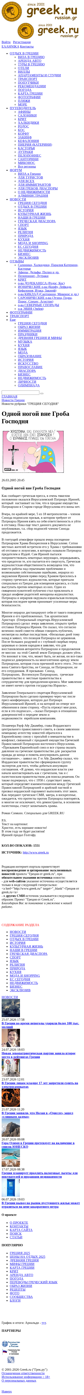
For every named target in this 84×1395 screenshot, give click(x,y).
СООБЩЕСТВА (21, 1297)
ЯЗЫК (14, 961)
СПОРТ (15, 957)
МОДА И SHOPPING (25, 975)
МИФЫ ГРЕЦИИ (22, 1264)
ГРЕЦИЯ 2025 (20, 1253)
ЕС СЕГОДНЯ (20, 979)
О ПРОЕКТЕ (19, 1222)
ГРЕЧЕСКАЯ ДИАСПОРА (29, 953)
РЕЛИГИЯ (17, 964)
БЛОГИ (15, 1300)
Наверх (7, 1391)
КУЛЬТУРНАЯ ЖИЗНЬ (26, 946)
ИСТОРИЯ (17, 943)
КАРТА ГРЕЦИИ (22, 1267)
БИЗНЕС (16, 986)
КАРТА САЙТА (21, 1230)
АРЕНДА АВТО (21, 1275)
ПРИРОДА (17, 968)
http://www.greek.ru (36, 852)
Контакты (27, 46)
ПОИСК (16, 1233)
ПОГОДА (16, 1278)
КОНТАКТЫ (19, 1226)
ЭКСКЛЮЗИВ (20, 990)
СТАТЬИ (16, 1237)
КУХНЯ (15, 972)
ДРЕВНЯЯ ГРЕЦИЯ (24, 1260)
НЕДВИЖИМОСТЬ (24, 983)
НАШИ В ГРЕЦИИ (23, 950)
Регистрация (22, 42)
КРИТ (14, 1271)
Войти (6, 42)
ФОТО (14, 1293)
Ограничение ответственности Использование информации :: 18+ (26, 1375)
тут (44, 1322)
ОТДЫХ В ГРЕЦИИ (24, 939)
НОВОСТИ (18, 932)
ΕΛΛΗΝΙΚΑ (10, 46)
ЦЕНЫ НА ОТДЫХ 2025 (27, 1256)
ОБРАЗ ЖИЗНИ (21, 1286)
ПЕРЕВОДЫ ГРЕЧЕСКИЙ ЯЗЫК (33, 1282)
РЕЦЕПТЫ (17, 1289)
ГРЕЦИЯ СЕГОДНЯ (24, 935)
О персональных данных (19, 1380)
